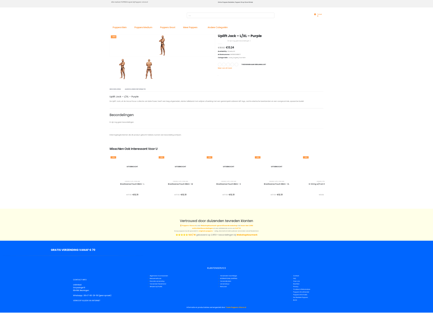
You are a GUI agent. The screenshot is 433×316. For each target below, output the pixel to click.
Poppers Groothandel (301, 292)
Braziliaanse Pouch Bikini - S (228, 184)
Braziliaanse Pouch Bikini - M (180, 184)
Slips (131, 181)
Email (236, 64)
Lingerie (235, 58)
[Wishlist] (309, 15)
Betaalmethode (155, 278)
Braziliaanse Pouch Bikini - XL (276, 184)
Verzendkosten (225, 281)
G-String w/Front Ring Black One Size (325, 184)
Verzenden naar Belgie (228, 276)
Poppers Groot (167, 27)
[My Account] (304, 15)
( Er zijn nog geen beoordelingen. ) (239, 41)
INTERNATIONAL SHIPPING (228, 278)
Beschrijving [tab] (115, 89)
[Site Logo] (135, 16)
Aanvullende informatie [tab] (135, 89)
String (324, 181)
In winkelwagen (326, 175)
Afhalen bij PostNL (156, 287)
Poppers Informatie (300, 295)
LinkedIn (228, 64)
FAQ (294, 278)
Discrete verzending (157, 281)
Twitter (224, 64)
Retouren (223, 287)
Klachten (296, 284)
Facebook (219, 64)
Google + (232, 64)
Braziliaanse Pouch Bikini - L (132, 184)
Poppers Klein (120, 27)
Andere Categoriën (218, 27)
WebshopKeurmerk (247, 234)
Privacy (295, 287)
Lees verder (133, 175)
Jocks (230, 58)
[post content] (132, 166)
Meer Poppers (190, 27)
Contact (296, 276)
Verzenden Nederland (158, 284)
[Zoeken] (271, 15)
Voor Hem (242, 58)
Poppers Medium (143, 27)
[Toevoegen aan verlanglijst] (152, 158)
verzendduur (224, 284)
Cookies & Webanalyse (301, 289)
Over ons (296, 281)
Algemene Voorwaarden (159, 276)
